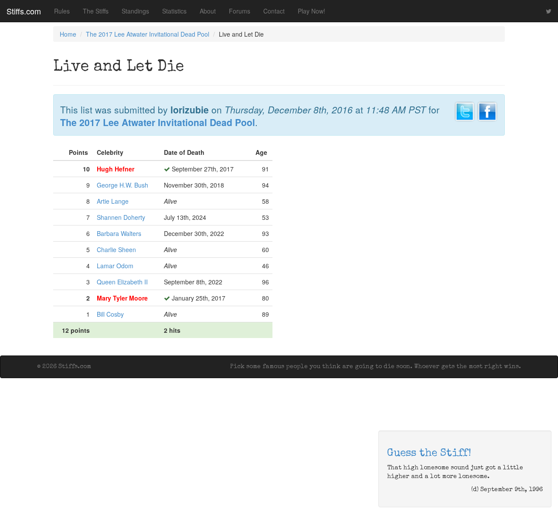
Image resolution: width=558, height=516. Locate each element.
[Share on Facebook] (487, 110)
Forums (239, 11)
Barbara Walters (119, 233)
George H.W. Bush (122, 185)
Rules (62, 11)
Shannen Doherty (121, 217)
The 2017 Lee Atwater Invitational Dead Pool (147, 34)
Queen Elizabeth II (122, 281)
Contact (274, 11)
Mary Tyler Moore (122, 298)
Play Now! (311, 11)
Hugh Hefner (115, 168)
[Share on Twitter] (464, 110)
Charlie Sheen (116, 249)
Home (68, 34)
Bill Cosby (110, 314)
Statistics (174, 11)
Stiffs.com (24, 11)
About (208, 11)
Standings (135, 11)
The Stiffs (96, 11)
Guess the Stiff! (429, 453)
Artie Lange (113, 201)
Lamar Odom (115, 265)
